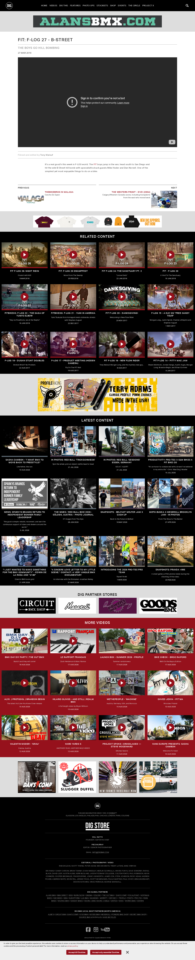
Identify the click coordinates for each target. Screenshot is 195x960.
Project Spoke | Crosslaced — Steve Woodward (122, 745)
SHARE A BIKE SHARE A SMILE (96, 901)
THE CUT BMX (108, 895)
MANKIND (94, 898)
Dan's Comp (72, 914)
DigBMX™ (113, 813)
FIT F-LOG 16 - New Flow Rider (122, 360)
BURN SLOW (79, 895)
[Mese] (77, 606)
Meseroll (105, 914)
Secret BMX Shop (138, 914)
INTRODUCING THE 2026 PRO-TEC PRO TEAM (122, 571)
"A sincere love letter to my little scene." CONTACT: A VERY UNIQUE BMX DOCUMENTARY (73, 572)
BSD (71, 895)
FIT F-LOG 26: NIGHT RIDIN (24, 271)
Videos (53, 5)
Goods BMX (94, 914)
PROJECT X (148, 5)
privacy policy (72, 946)
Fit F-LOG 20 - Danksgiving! (122, 313)
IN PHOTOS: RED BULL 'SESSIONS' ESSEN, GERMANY (121, 461)
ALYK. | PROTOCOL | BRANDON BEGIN (24, 699)
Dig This (63, 5)
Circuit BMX (60, 914)
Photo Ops (88, 5)
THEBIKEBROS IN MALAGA (59, 192)
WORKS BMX (130, 901)
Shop (113, 5)
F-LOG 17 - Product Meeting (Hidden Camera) (73, 361)
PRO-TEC (138, 898)
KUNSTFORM (74, 898)
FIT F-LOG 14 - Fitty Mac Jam (170, 360)
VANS (121, 901)
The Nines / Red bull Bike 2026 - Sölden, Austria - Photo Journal (73, 513)
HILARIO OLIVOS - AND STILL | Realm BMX (73, 700)
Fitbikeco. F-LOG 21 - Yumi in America (73, 313)
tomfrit (97, 937)
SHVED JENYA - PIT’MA (170, 699)
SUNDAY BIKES (76, 901)
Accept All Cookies (76, 952)
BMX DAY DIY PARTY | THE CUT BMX (24, 657)
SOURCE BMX (63, 901)
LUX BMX (85, 898)
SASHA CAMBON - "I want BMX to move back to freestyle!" (25, 461)
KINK (66, 898)
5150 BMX (84, 914)
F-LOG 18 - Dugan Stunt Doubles (24, 360)
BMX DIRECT (62, 895)
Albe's (51, 914)
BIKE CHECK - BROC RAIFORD (170, 657)
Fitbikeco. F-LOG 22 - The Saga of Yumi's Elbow (25, 314)
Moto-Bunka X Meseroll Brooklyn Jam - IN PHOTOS (170, 513)
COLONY (97, 895)
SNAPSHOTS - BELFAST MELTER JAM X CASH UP (122, 513)
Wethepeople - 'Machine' (122, 699)
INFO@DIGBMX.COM (100, 852)
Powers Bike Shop (120, 914)
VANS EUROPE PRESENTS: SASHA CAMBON (170, 745)
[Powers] (118, 606)
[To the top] (97, 806)
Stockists (102, 5)
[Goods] (158, 606)
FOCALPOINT (133, 895)
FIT (95, 164)
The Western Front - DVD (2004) (131, 192)
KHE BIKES (57, 898)
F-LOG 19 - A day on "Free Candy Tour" (170, 314)
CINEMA (89, 895)
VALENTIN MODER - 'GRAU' (24, 744)
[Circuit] (37, 606)
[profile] (97, 394)
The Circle (134, 5)
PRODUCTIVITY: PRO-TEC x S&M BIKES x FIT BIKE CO (170, 461)
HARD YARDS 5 (73, 744)
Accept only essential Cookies (105, 952)
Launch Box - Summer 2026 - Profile (122, 657)
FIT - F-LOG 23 (170, 271)
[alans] (97, 21)
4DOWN (140, 901)
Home (44, 5)
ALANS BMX (51, 895)
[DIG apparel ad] (97, 221)
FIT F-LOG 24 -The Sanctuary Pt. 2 (122, 271)
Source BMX (84, 917)
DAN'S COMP (121, 895)
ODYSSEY (113, 898)
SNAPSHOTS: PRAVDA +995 (170, 569)
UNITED (114, 901)
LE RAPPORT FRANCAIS (73, 657)
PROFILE (122, 898)
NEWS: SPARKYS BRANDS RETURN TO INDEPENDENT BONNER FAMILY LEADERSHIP (24, 515)
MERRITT (103, 898)
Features (75, 5)
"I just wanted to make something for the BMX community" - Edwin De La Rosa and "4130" (24, 572)
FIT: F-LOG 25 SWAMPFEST (73, 271)
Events (122, 5)
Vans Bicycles (109, 917)
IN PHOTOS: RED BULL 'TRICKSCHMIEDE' (73, 460)
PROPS (130, 898)
